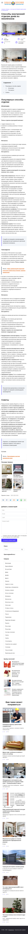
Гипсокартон (11, 90)
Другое (6, 578)
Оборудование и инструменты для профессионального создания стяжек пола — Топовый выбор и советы (13, 781)
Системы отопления (10, 632)
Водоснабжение (9, 566)
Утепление (7, 647)
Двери (6, 572)
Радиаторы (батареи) (10, 620)
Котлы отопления (9, 593)
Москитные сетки (9, 602)
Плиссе (7, 614)
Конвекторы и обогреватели (11, 587)
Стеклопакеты (8, 641)
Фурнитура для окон (10, 653)
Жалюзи (7, 581)
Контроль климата (9, 590)
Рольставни (8, 626)
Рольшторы (8, 629)
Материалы (8, 596)
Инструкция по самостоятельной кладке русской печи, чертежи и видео (18, 664)
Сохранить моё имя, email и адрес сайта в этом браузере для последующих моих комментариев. (15, 536)
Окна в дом (8, 605)
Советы (7, 92)
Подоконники (8, 617)
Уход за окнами (8, 650)
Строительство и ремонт (8, 33)
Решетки (7, 623)
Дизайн (7, 575)
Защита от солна (9, 584)
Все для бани (8, 569)
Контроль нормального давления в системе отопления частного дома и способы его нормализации (17, 692)
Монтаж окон (8, 599)
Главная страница (5, 9)
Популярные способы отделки (13, 86)
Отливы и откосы (9, 608)
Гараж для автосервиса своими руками (13, 866)
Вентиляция (8, 563)
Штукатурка (11, 88)
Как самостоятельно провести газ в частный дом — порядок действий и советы (17, 682)
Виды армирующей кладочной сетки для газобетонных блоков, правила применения (14, 811)
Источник (3, 451)
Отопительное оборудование (12, 611)
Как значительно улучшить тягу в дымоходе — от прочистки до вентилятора (16, 673)
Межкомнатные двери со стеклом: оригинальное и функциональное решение (12, 840)
